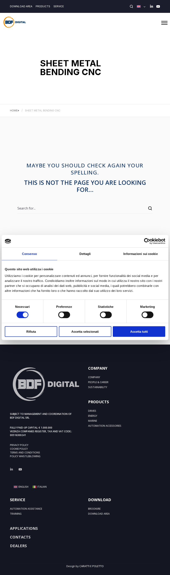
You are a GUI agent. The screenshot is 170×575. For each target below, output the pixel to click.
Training (16, 513)
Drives (92, 411)
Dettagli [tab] (85, 254)
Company (94, 377)
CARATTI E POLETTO (91, 566)
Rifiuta (31, 331)
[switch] (64, 315)
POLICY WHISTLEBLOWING (25, 456)
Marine (92, 421)
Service (58, 6)
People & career (98, 382)
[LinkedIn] (151, 6)
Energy (92, 416)
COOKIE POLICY (19, 449)
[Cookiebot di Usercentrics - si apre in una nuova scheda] (147, 241)
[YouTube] (158, 6)
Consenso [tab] (29, 254)
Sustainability (97, 387)
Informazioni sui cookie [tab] (140, 254)
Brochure (94, 508)
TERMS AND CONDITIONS (25, 452)
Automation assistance (26, 508)
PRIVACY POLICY (19, 445)
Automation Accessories (104, 426)
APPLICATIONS (24, 528)
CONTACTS (20, 537)
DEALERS (18, 545)
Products (43, 6)
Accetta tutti (139, 331)
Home (14, 110)
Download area (21, 6)
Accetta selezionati (85, 331)
